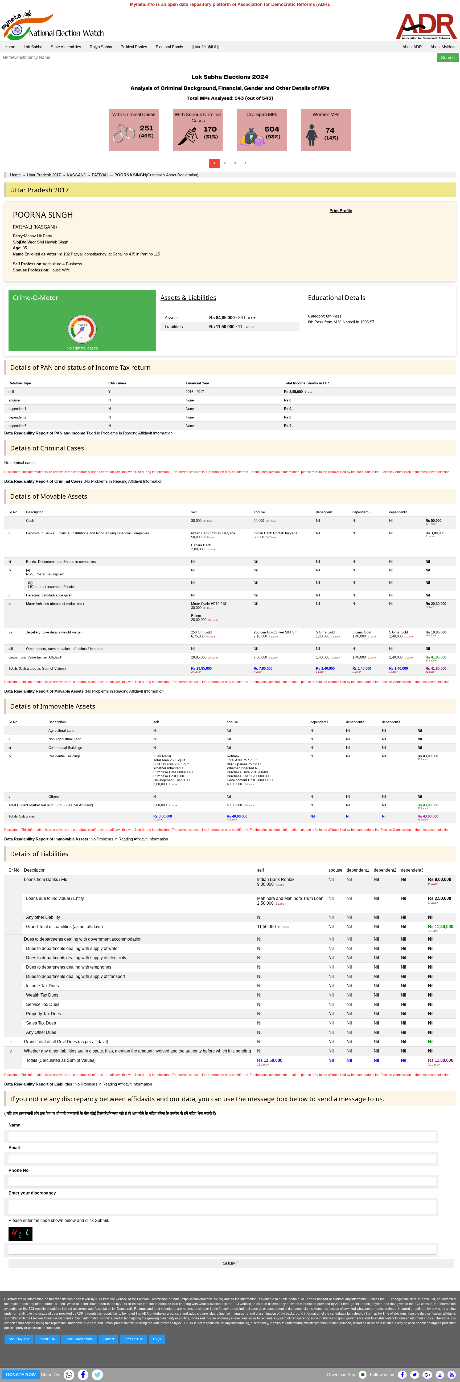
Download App (341, 1374)
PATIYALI (100, 175)
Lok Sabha (33, 46)
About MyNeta (442, 46)
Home (10, 46)
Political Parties (134, 46)
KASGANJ (76, 175)
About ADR (412, 46)
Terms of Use (133, 1339)
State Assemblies (66, 46)
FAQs (157, 1339)
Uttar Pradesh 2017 (44, 175)
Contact (108, 1339)
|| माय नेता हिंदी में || (205, 46)
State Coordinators (79, 1339)
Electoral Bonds (169, 46)
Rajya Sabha (101, 46)
